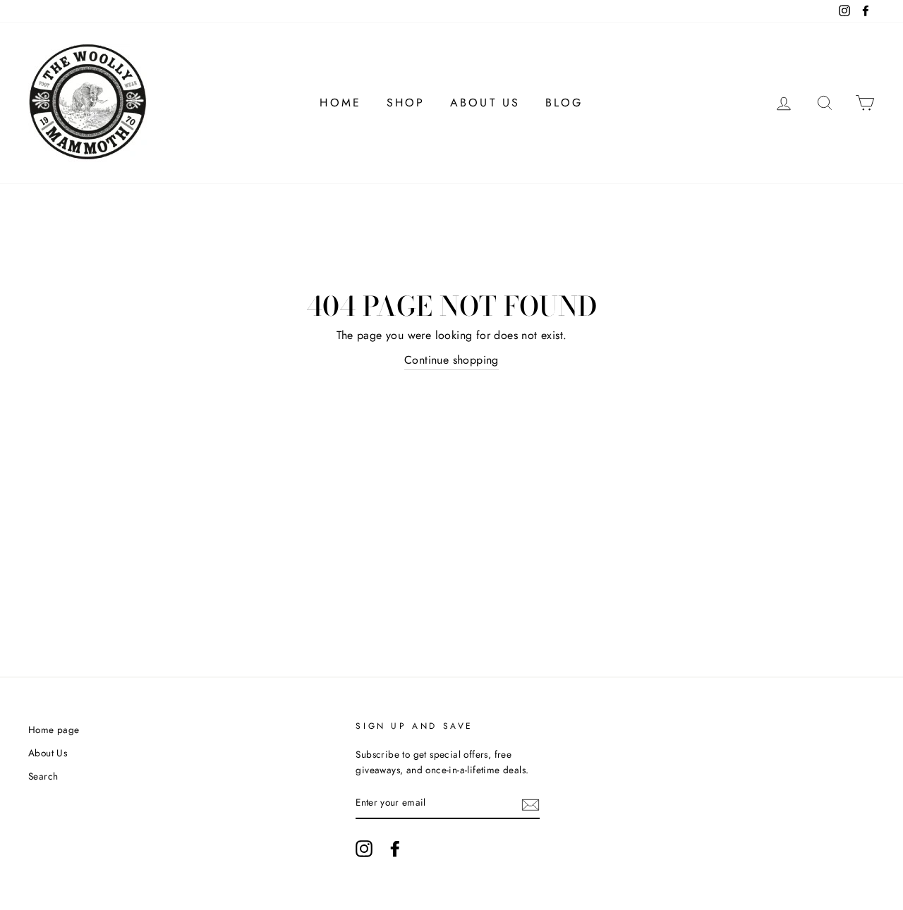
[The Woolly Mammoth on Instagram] (364, 848)
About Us (485, 102)
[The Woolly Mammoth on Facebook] (395, 848)
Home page (54, 730)
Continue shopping (451, 360)
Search (43, 776)
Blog (564, 102)
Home (340, 102)
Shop (406, 102)
